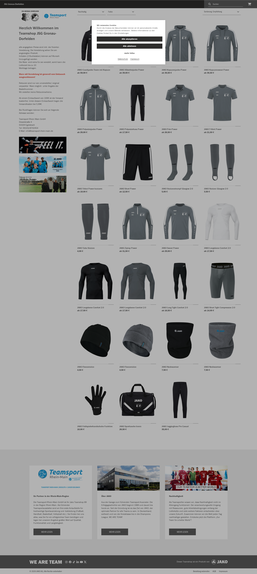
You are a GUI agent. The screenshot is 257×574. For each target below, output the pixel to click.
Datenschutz (123, 59)
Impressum (134, 59)
